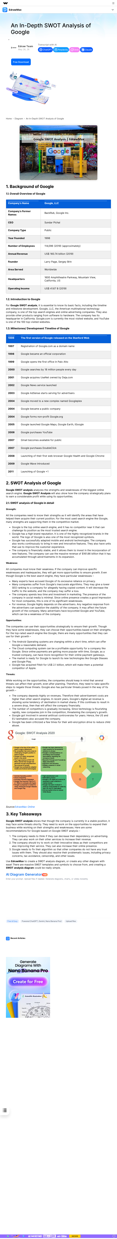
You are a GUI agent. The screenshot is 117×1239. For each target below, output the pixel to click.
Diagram (19, 118)
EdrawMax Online (25, 806)
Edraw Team (25, 46)
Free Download (21, 62)
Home (9, 118)
